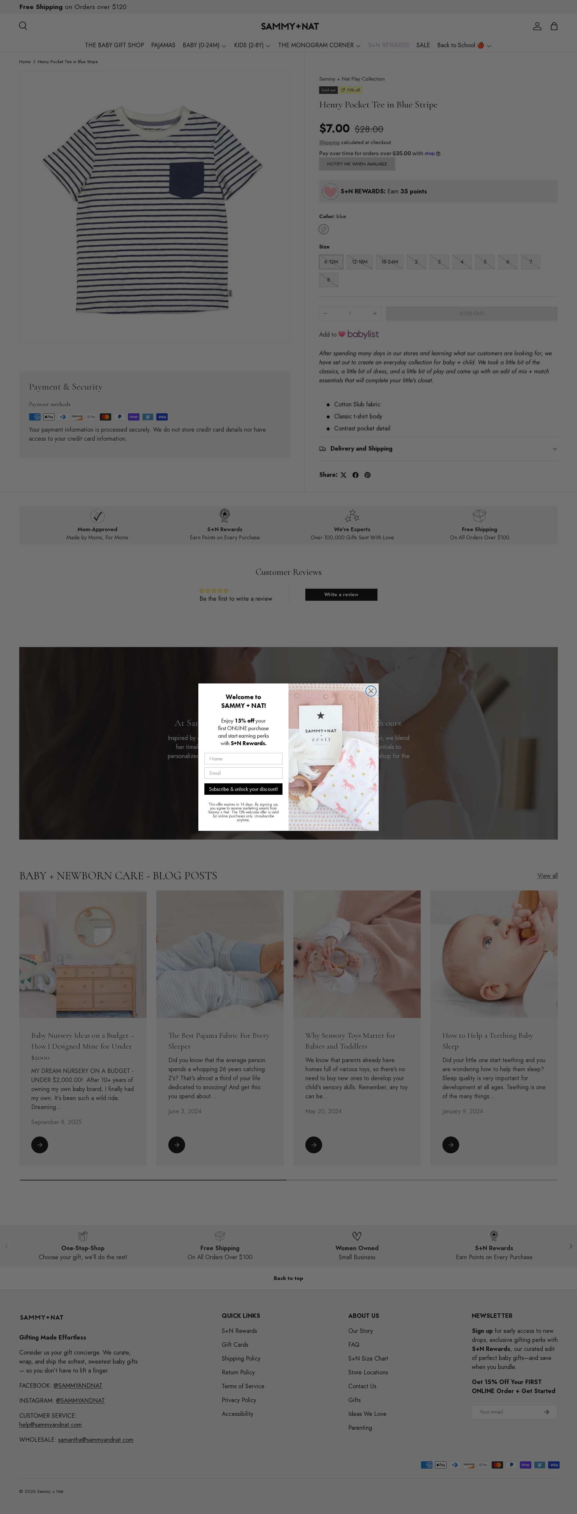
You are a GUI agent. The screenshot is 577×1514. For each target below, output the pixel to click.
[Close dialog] (371, 691)
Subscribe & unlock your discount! (243, 788)
